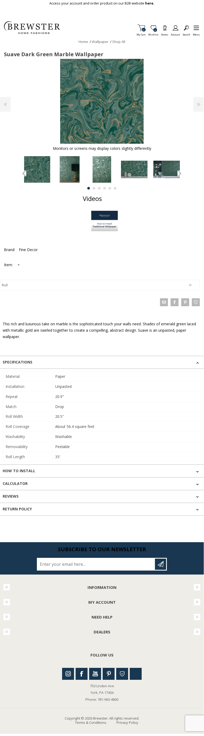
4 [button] (104, 188)
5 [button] (109, 188)
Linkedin (136, 674)
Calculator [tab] (15, 483)
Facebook (82, 674)
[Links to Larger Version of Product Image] (101, 101)
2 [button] (94, 188)
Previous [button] (24, 173)
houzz (196, 302)
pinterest (185, 302)
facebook (175, 302)
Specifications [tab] (17, 362)
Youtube (95, 674)
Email (164, 302)
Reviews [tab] (11, 496)
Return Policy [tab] (17, 508)
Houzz (122, 674)
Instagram (68, 674)
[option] (37, 169)
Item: (9, 264)
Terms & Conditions (90, 722)
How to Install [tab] (19, 470)
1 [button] (88, 188)
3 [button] (99, 188)
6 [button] (115, 188)
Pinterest (109, 674)
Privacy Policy (127, 722)
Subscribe (160, 564)
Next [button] (179, 173)
